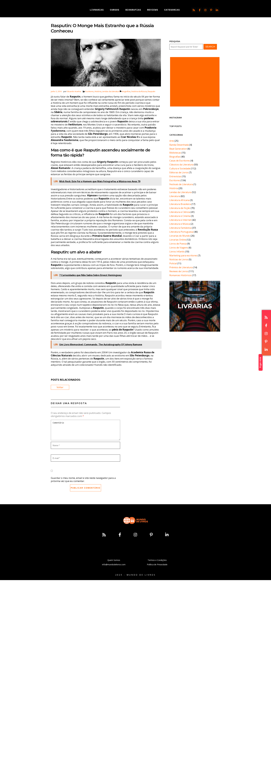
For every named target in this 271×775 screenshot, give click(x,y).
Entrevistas (175, 176)
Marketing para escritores (183, 255)
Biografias (174, 156)
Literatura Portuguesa (181, 231)
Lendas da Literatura (111, 91)
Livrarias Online (177, 239)
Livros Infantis (177, 251)
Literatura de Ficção (179, 208)
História (98, 91)
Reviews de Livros (178, 271)
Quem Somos (113, 560)
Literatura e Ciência (179, 212)
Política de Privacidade (157, 564)
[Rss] (193, 10)
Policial (173, 263)
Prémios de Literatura (181, 267)
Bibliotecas (175, 152)
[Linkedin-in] (216, 10)
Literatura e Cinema (179, 216)
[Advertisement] (194, 81)
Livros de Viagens (178, 247)
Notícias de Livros (178, 259)
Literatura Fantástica (180, 227)
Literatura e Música (179, 223)
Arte (171, 140)
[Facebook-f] (199, 10)
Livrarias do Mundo (179, 235)
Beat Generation (178, 148)
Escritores (89, 91)
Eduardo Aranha (74, 91)
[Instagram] (205, 10)
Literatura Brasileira (180, 204)
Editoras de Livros (178, 172)
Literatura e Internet (180, 219)
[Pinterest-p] (211, 10)
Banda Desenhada (179, 144)
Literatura (174, 196)
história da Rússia (139, 91)
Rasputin (151, 91)
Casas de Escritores (179, 160)
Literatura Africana (179, 200)
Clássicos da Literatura (181, 164)
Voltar (60, 387)
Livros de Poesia (178, 243)
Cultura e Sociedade (179, 168)
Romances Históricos (180, 275)
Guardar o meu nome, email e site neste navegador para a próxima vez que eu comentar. (83, 479)
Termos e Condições (157, 560)
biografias (126, 91)
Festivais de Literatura (181, 184)
